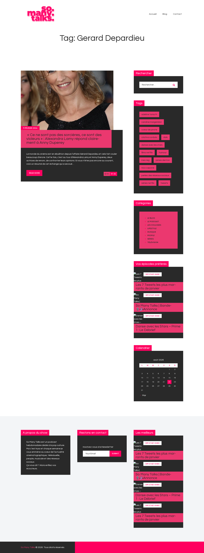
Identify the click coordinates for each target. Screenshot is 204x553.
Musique (151, 232)
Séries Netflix (147, 183)
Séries (150, 239)
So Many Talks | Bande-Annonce (153, 307)
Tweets (164, 183)
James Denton (163, 160)
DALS (165, 137)
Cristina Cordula (149, 137)
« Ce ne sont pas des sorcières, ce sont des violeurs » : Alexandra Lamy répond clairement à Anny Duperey (64, 139)
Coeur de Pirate (149, 130)
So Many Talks (28, 547)
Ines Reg (145, 160)
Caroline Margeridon (151, 122)
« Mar (143, 395)
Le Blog (151, 218)
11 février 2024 (30, 128)
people (151, 235)
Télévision (152, 242)
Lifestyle (152, 228)
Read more (34, 173)
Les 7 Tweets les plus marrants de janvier (156, 286)
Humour (163, 152)
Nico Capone (147, 168)
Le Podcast (153, 221)
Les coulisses (154, 225)
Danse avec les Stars (152, 145)
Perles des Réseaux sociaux (155, 175)
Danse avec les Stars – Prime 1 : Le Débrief (158, 328)
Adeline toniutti (149, 114)
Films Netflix (147, 152)
